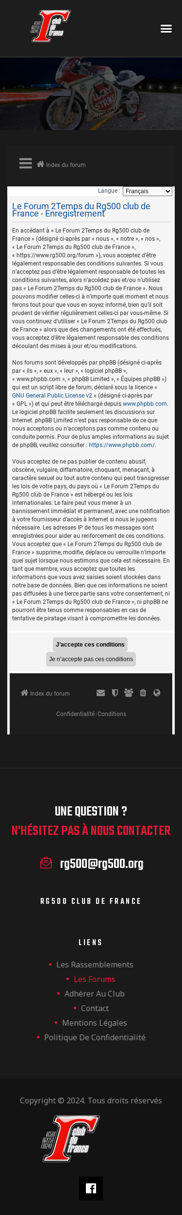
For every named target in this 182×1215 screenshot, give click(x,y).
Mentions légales (94, 1022)
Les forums (95, 979)
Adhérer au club (95, 993)
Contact (95, 1008)
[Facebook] (91, 1188)
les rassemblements (94, 964)
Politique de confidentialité (95, 1037)
